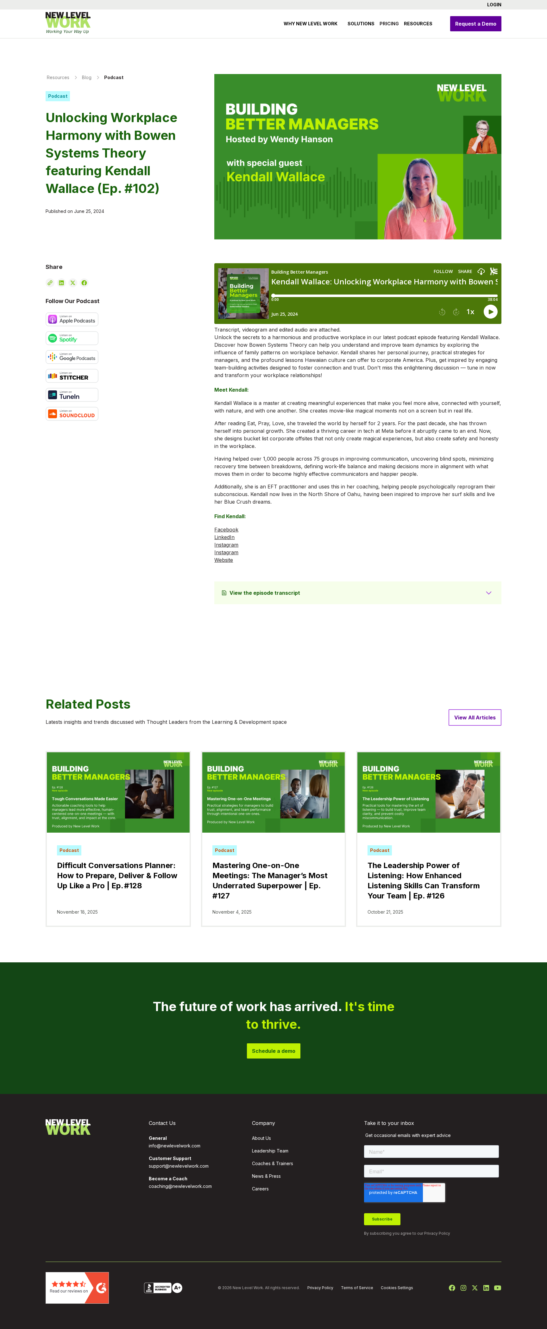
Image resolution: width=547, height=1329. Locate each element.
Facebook (226, 529)
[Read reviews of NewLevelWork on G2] (77, 1287)
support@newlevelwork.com (179, 1166)
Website (223, 560)
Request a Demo (475, 24)
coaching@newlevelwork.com (180, 1186)
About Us (261, 1138)
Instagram (226, 545)
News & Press (266, 1176)
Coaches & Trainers (272, 1163)
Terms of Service (357, 1287)
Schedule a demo (273, 1051)
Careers (260, 1188)
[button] (491, 4)
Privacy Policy (437, 1233)
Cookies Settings (397, 1287)
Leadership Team (270, 1150)
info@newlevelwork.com (174, 1145)
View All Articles (475, 717)
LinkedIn (224, 537)
